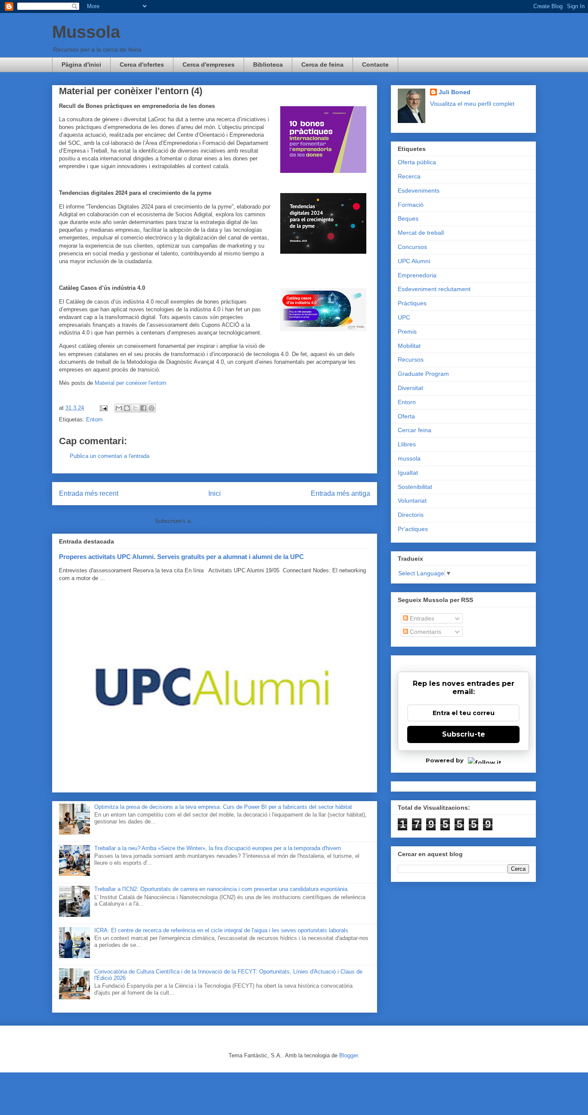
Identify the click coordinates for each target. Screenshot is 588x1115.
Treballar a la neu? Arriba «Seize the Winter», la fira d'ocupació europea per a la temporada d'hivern (217, 848)
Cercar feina (414, 430)
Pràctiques (412, 303)
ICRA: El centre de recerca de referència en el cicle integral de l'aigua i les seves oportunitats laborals (221, 930)
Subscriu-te (463, 734)
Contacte (375, 64)
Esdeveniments (418, 190)
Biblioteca (268, 64)
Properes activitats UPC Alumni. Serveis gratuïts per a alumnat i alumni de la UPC (181, 556)
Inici (214, 493)
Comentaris (424, 631)
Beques (408, 218)
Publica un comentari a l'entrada (109, 456)
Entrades (421, 618)
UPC (404, 317)
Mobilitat (409, 345)
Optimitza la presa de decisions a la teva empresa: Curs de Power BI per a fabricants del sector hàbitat (223, 807)
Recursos (411, 359)
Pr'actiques (413, 528)
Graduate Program (423, 373)
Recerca (409, 176)
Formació (411, 204)
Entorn (94, 419)
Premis (407, 331)
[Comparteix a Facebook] (143, 408)
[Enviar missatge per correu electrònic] (103, 408)
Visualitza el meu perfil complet (472, 103)
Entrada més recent (88, 493)
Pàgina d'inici (81, 64)
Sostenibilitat (415, 486)
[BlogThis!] (127, 408)
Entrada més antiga (340, 493)
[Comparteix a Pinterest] (151, 408)
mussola (409, 458)
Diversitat (410, 387)
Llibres (407, 444)
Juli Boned (454, 92)
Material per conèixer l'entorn (130, 383)
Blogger (348, 1055)
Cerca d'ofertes (142, 64)
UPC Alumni (414, 261)
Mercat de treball (421, 232)
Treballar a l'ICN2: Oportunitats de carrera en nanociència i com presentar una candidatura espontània (220, 889)
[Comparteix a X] (135, 408)
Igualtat (408, 472)
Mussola (86, 31)
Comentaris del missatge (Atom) (234, 521)
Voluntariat (412, 500)
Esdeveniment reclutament (434, 289)
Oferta (406, 416)
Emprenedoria (417, 275)
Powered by (445, 760)
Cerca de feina (322, 64)
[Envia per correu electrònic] (119, 408)
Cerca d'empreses (209, 64)
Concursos (412, 246)
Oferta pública (417, 162)
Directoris (411, 514)
